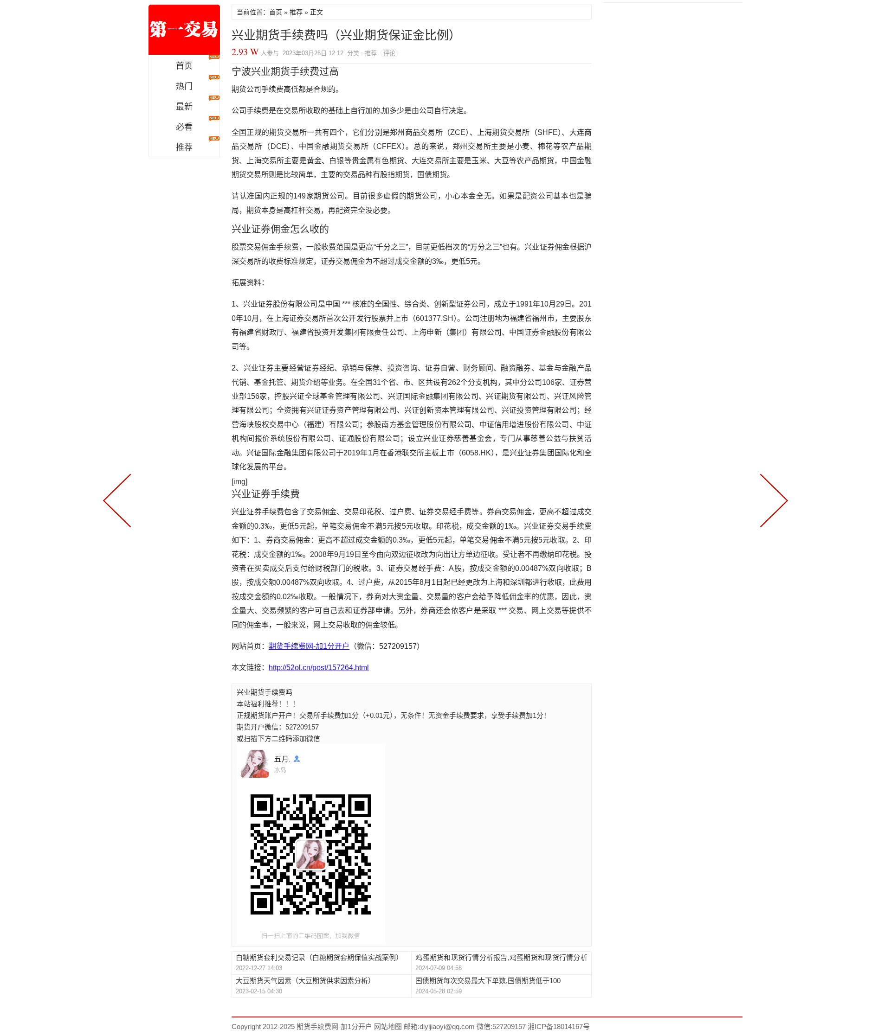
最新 (184, 106)
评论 (389, 53)
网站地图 (387, 1026)
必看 (184, 127)
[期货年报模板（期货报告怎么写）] (119, 499)
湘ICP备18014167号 (559, 1026)
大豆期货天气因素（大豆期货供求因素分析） (305, 981)
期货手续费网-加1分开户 (184, 30)
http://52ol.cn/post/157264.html (319, 667)
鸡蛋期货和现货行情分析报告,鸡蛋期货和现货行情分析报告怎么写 (501, 957)
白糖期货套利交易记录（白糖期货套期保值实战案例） (319, 957)
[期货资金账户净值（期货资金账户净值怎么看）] (772, 499)
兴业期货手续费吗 (264, 692)
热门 (184, 86)
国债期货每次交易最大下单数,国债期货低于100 (488, 981)
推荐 (184, 147)
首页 (184, 65)
